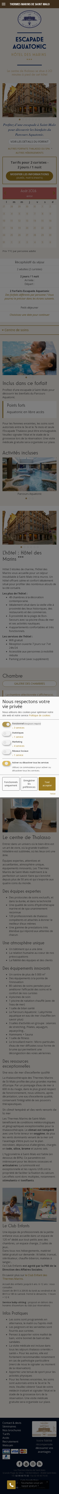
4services (18, 746)
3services (18, 727)
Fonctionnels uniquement (11, 784)
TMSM (52, 793)
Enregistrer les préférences (29, 784)
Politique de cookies (39, 715)
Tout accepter (47, 784)
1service (17, 736)
